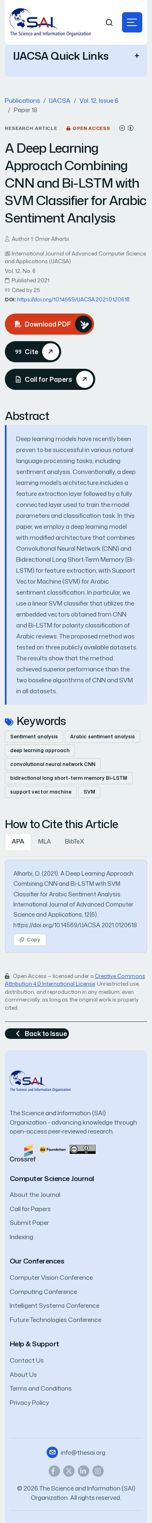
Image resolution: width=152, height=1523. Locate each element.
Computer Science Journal (52, 1178)
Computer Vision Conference (51, 1277)
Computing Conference (43, 1291)
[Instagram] (98, 1471)
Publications (22, 100)
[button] (132, 22)
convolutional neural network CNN (52, 764)
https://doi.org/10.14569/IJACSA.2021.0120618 (73, 299)
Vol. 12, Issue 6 (98, 100)
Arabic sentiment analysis (102, 736)
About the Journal (35, 1194)
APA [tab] (18, 841)
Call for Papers (30, 1209)
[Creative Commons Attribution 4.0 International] (126, 128)
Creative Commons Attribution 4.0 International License (75, 980)
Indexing (21, 1237)
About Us (23, 1374)
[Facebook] (54, 1471)
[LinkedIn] (83, 1471)
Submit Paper (29, 1222)
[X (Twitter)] (69, 1471)
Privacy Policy (29, 1402)
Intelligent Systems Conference (54, 1305)
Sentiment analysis (34, 736)
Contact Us (27, 1360)
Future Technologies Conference (55, 1319)
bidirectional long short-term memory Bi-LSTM (68, 777)
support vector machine (40, 791)
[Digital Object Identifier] (53, 1148)
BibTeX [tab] (74, 841)
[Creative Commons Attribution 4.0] (83, 1148)
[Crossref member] (23, 1152)
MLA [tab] (44, 841)
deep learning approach (40, 750)
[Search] (109, 22)
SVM (89, 791)
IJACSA (60, 100)
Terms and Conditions (41, 1388)
